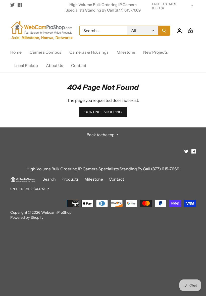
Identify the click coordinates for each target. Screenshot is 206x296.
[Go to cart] (190, 30)
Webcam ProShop (56, 212)
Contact (116, 179)
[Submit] (164, 30)
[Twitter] (12, 5)
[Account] (179, 30)
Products (70, 179)
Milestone (93, 179)
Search (49, 179)
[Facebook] (20, 5)
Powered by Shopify (26, 217)
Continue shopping (102, 112)
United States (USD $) (164, 6)
